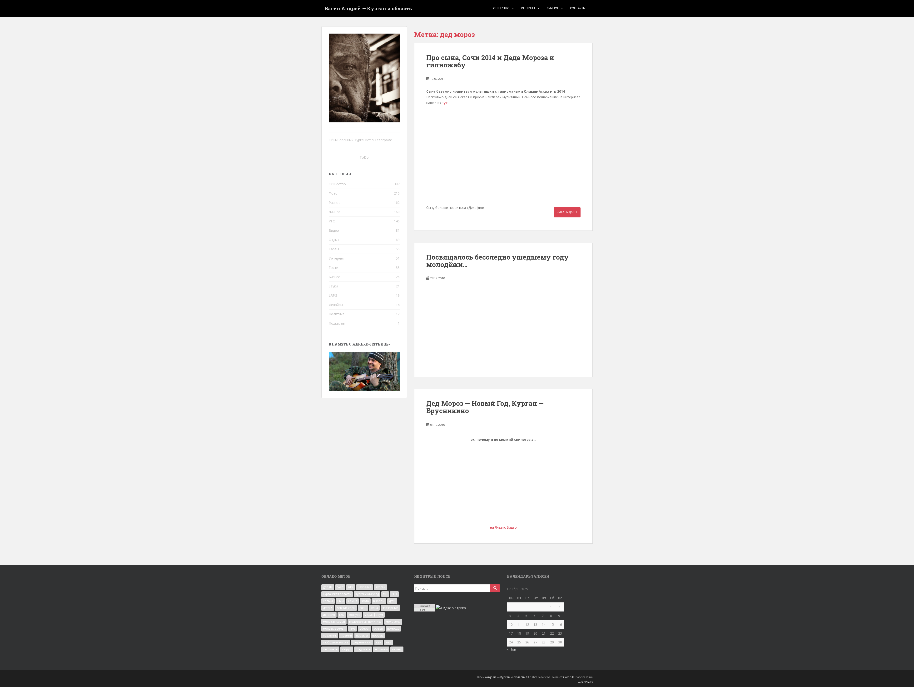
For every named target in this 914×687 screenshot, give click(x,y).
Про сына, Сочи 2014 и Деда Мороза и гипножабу (490, 61)
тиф (388, 642)
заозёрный (390, 608)
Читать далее (567, 212)
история (329, 615)
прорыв (377, 635)
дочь (362, 608)
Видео (334, 230)
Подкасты (337, 323)
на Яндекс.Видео (503, 527)
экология (381, 649)
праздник (330, 635)
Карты (334, 249)
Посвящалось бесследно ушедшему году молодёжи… (497, 261)
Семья (352, 601)
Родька (328, 601)
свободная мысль (335, 642)
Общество (501, 8)
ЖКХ (350, 587)
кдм (341, 615)
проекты (362, 635)
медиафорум (373, 615)
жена (374, 608)
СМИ (340, 601)
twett (340, 587)
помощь (393, 629)
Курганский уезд (367, 594)
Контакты (578, 8)
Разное (334, 202)
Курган (380, 587)
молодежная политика (365, 622)
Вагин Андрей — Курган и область (368, 8)
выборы (379, 601)
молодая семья (334, 622)
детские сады (346, 608)
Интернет (528, 8)
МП (385, 594)
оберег (364, 629)
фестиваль (330, 649)
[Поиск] (495, 588)
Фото (333, 193)
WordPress (585, 682)
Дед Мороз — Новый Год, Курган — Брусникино (485, 407)
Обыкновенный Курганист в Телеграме (360, 140)
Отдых (334, 239)
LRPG (333, 295)
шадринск (363, 649)
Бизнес (334, 277)
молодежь (393, 622)
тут (444, 102)
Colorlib (568, 677)
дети (392, 601)
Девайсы (336, 304)
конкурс (354, 615)
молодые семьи (334, 629)
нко (352, 629)
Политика (336, 314)
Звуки (333, 286)
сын (379, 642)
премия (346, 635)
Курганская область (337, 594)
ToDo (364, 157)
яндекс (397, 649)
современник (362, 642)
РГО (332, 221)
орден (378, 629)
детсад (327, 608)
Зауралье (364, 587)
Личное (553, 8)
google (328, 587)
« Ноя (511, 649)
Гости (333, 267)
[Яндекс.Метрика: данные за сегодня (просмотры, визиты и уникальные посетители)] (451, 608)
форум (347, 649)
